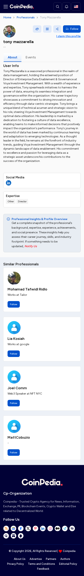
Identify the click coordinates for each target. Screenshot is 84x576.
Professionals (26, 17)
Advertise (36, 558)
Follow (74, 28)
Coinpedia (69, 551)
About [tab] (12, 57)
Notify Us (30, 246)
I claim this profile (68, 36)
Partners (51, 558)
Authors (65, 558)
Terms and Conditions (41, 563)
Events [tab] (30, 57)
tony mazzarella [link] (50, 17)
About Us (19, 558)
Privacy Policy (15, 563)
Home (7, 17)
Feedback (43, 568)
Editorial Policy (68, 563)
